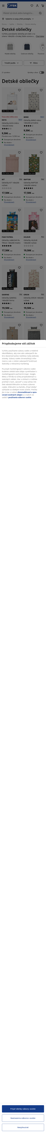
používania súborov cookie (19, 397)
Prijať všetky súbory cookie (23, 1109)
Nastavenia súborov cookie (23, 1118)
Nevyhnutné (23, 1127)
